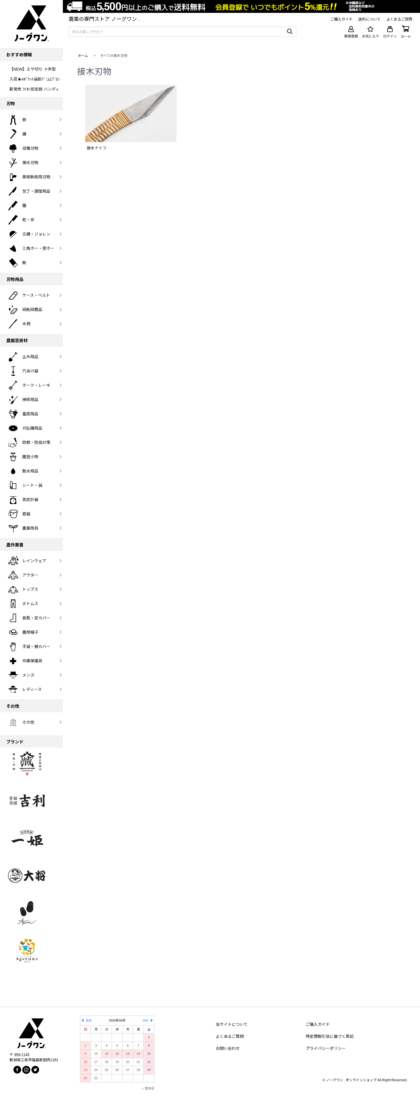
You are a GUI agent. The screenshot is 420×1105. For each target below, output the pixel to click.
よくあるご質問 (230, 1036)
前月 (89, 1020)
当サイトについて (232, 1024)
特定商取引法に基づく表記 (330, 1036)
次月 (145, 1020)
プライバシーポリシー (326, 1048)
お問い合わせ (228, 1048)
